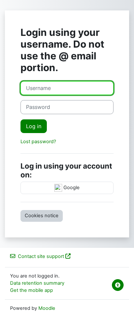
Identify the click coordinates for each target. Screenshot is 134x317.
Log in (33, 126)
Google (71, 187)
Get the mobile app (31, 290)
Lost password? (38, 141)
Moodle (46, 308)
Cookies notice (42, 216)
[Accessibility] (118, 285)
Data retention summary (37, 283)
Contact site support (41, 256)
